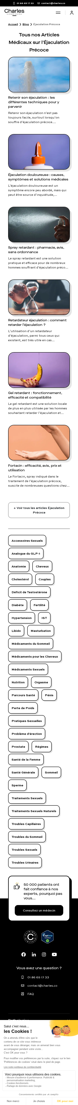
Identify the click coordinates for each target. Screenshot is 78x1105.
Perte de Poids (23, 708)
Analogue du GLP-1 (26, 553)
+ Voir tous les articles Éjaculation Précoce (39, 510)
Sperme (17, 785)
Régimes (41, 746)
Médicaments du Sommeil (31, 643)
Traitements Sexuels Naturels (34, 811)
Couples (45, 579)
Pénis (49, 695)
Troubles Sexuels (24, 849)
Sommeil (51, 772)
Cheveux (42, 566)
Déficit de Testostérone (29, 592)
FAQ (30, 994)
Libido (16, 630)
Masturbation (41, 630)
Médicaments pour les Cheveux (35, 656)
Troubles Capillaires (26, 824)
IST (44, 618)
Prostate (18, 746)
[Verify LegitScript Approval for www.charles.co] (47, 941)
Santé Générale (23, 772)
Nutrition (18, 682)
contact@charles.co (42, 985)
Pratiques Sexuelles (27, 721)
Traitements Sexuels (27, 798)
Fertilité (39, 605)
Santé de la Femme (26, 759)
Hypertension (22, 618)
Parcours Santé (23, 695)
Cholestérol (20, 579)
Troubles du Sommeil (27, 836)
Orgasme (41, 682)
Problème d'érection (27, 733)
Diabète (18, 605)
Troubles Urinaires (25, 862)
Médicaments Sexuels (28, 669)
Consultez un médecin (39, 910)
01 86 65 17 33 (38, 977)
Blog (26, 24)
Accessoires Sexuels (27, 540)
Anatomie (19, 566)
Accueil (13, 24)
